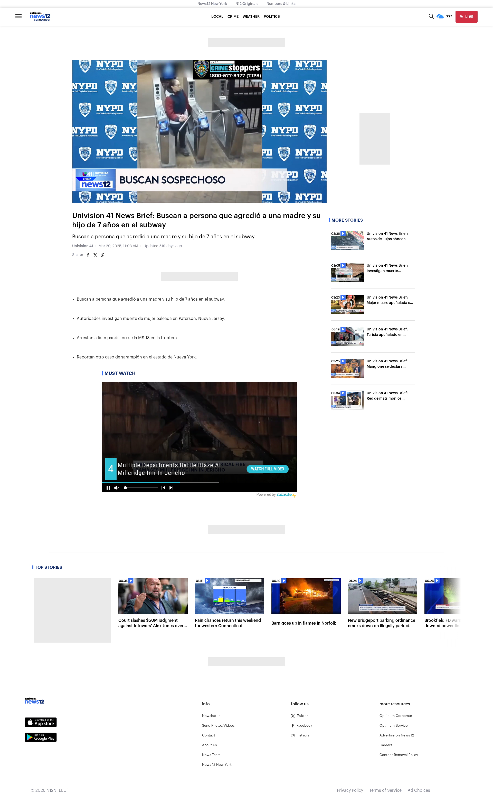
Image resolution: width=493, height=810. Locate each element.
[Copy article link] (102, 255)
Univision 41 (82, 246)
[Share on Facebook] (88, 255)
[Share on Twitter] (95, 255)
